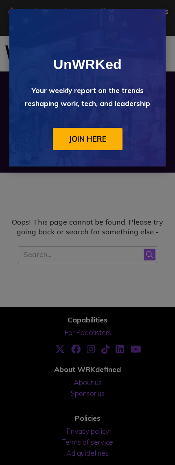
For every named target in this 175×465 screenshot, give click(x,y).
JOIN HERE (88, 139)
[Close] (157, 18)
